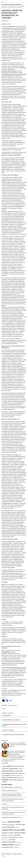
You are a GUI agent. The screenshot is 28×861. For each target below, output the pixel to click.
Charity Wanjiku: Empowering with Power (12, 817)
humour (11, 771)
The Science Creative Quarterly (11, 4)
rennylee (6, 20)
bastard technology (18, 766)
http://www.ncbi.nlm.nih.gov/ (9, 71)
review (13, 775)
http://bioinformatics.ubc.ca (8, 652)
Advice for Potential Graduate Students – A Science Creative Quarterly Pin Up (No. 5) (12, 794)
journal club (6, 773)
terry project (21, 777)
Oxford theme (5, 854)
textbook (14, 705)
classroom (5, 768)
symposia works (12, 777)
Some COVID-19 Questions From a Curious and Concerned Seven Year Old (13, 813)
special (4, 777)
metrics (16, 773)
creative (5, 771)
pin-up (4, 837)
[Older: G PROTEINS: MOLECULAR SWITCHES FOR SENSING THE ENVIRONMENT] (4, 709)
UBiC (25, 434)
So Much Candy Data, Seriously (9, 790)
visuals (11, 780)
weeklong (4, 782)
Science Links (19, 775)
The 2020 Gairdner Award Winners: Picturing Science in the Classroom (12, 799)
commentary (13, 768)
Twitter (3, 856)
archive (9, 705)
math (12, 773)
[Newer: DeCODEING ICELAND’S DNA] (2, 709)
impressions (19, 771)
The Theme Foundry (16, 854)
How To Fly (4, 804)
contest (20, 768)
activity (4, 766)
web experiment (18, 780)
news (20, 773)
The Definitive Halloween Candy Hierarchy (12, 787)
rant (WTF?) (7, 775)
